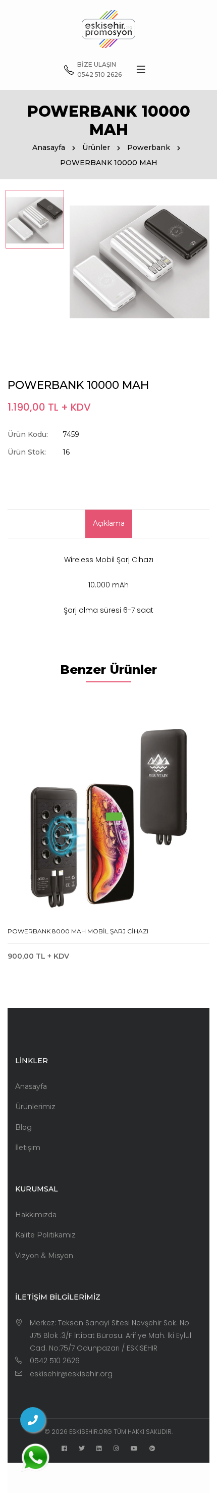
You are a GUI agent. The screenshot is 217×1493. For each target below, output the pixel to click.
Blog (23, 1127)
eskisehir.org (90, 1431)
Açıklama (109, 523)
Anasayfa (48, 147)
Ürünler (96, 147)
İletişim (27, 1147)
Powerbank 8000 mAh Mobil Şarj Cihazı (78, 931)
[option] (35, 219)
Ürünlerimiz (35, 1106)
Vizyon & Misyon (44, 1255)
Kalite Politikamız (45, 1234)
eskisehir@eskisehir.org (71, 1374)
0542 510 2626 (55, 1361)
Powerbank (148, 147)
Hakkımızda (36, 1214)
